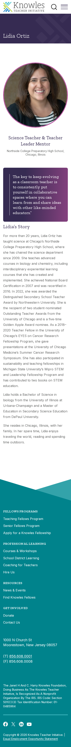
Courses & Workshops (20, 551)
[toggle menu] (64, 8)
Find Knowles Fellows (19, 597)
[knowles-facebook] (5, 724)
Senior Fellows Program (21, 526)
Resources (12, 583)
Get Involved (15, 608)
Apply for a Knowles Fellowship (27, 533)
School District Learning (21, 558)
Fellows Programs (20, 511)
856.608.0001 (20, 656)
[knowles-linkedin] (21, 724)
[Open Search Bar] (54, 7)
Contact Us (11, 622)
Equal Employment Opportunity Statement (30, 738)
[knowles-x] (13, 724)
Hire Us (9, 572)
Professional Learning (24, 544)
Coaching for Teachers (20, 565)
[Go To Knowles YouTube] (29, 724)
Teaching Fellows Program (23, 519)
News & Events (14, 590)
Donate (8, 615)
